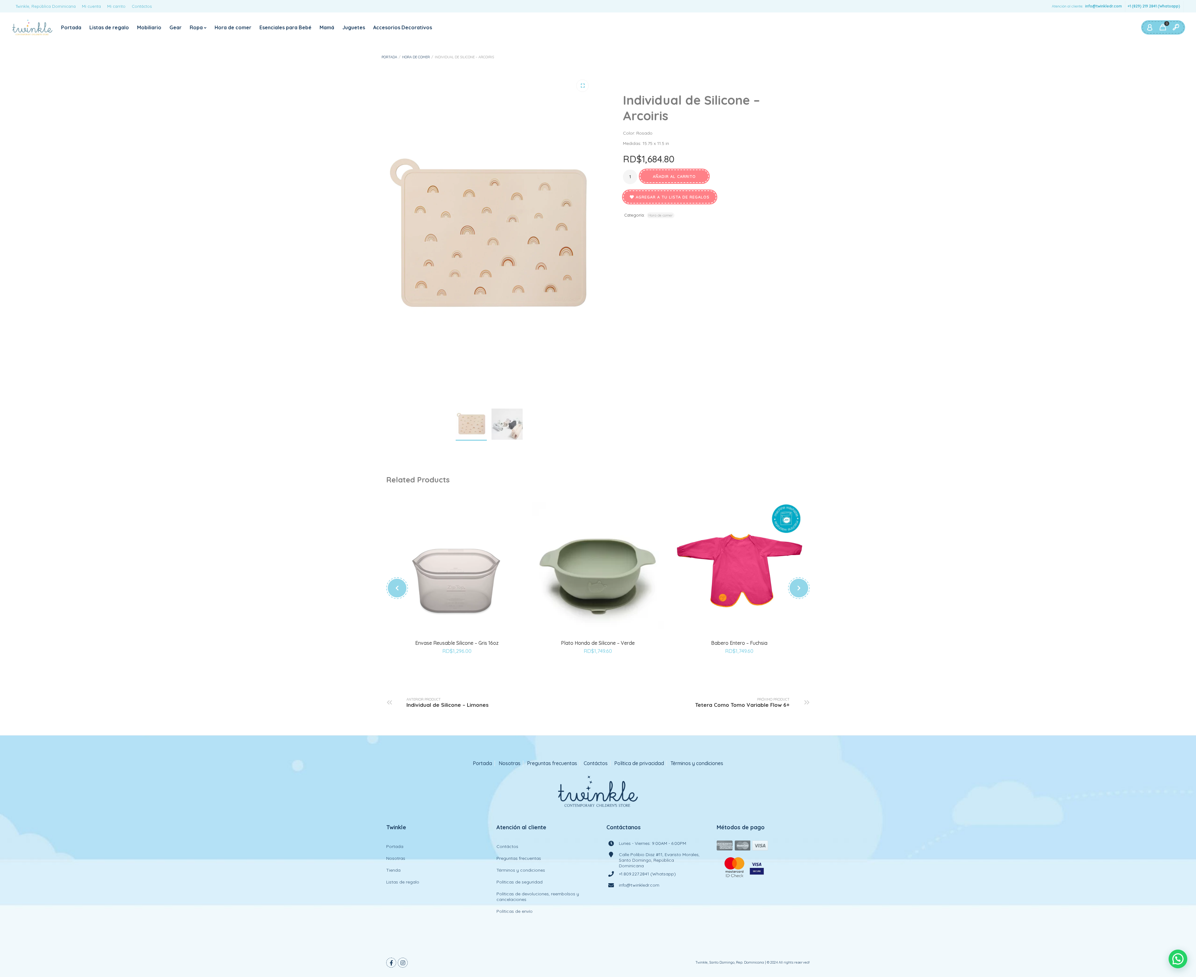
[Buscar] (1176, 27)
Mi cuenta (91, 6)
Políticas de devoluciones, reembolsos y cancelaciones (537, 896)
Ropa (196, 27)
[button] (582, 85)
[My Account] (1149, 27)
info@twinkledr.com (1103, 6)
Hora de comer (233, 27)
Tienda (393, 870)
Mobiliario (149, 27)
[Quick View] (464, 638)
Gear (175, 27)
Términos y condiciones (697, 763)
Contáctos (142, 6)
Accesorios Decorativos (402, 27)
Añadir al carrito (674, 176)
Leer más (591, 638)
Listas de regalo (109, 27)
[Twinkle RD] (32, 27)
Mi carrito (116, 6)
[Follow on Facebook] (391, 963)
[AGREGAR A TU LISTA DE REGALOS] (457, 668)
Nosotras (509, 763)
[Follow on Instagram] (403, 963)
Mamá (327, 27)
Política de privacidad (639, 763)
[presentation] (397, 588)
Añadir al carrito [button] (450, 638)
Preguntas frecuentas (552, 763)
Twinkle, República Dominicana (46, 6)
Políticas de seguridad (519, 882)
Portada (71, 27)
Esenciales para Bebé (285, 27)
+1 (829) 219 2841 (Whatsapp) (1153, 6)
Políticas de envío (514, 911)
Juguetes (353, 27)
